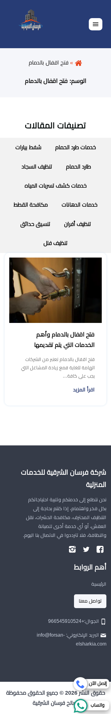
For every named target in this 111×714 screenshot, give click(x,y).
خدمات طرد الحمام (75, 147)
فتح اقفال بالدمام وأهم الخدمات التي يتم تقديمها (64, 339)
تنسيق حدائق (35, 224)
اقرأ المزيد (84, 390)
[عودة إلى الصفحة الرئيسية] (78, 63)
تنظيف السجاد (36, 167)
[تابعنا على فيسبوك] (100, 549)
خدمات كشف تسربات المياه (56, 186)
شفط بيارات (28, 147)
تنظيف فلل (55, 243)
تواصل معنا (90, 600)
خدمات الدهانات (79, 205)
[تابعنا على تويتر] (86, 549)
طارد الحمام (78, 167)
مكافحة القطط (31, 205)
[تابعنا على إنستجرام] (72, 549)
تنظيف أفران (77, 224)
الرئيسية (98, 584)
